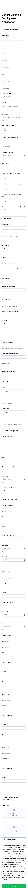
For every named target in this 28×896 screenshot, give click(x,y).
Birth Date (5, 114)
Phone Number (6, 93)
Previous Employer (7, 505)
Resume (4, 822)
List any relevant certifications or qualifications (12, 424)
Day (11, 120)
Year (20, 120)
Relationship (5, 653)
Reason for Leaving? (8, 467)
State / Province (5, 81)
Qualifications (6, 408)
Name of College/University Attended (10, 263)
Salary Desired (6, 164)
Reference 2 (5, 694)
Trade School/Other (8, 342)
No (5, 130)
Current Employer (7, 436)
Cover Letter (5, 805)
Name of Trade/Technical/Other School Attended (12, 348)
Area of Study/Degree (8, 286)
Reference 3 (5, 747)
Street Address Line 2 (6, 67)
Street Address (5, 60)
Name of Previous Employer (8, 511)
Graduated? (5, 245)
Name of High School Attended (8, 231)
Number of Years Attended (10, 236)
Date (3, 158)
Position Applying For (8, 143)
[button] (24, 155)
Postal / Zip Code (5, 88)
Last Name (4, 48)
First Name (4, 41)
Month (3, 120)
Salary (4, 457)
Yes (5, 128)
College (4, 257)
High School (5, 224)
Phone (4, 671)
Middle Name (17, 41)
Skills (3, 387)
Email (3, 681)
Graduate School (7, 300)
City (3, 74)
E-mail (4, 102)
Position (4, 448)
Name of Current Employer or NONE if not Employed (13, 442)
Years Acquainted (7, 662)
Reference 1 (5, 641)
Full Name (5, 35)
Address (4, 54)
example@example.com (7, 109)
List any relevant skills (7, 403)
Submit (14, 886)
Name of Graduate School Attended (9, 306)
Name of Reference (6, 647)
